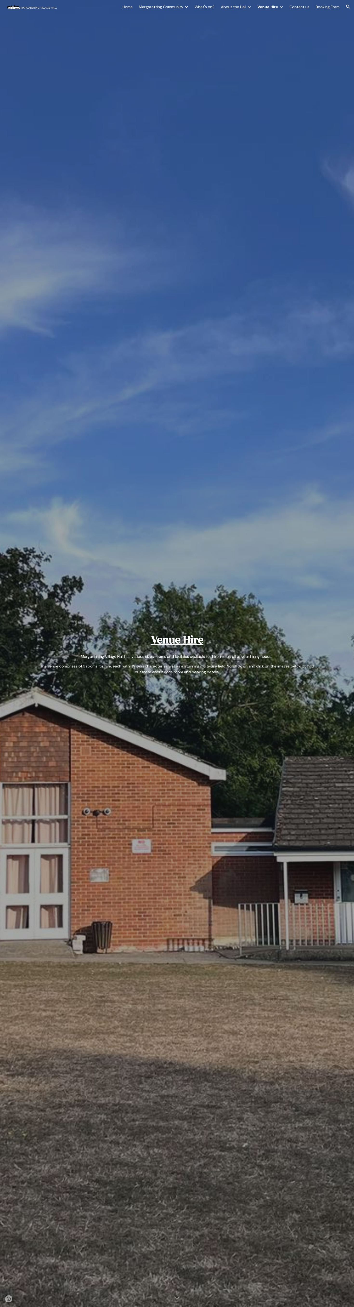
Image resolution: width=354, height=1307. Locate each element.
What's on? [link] (205, 6)
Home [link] (128, 6)
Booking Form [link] (328, 6)
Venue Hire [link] (267, 6)
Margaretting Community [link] (161, 6)
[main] (177, 640)
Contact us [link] (299, 6)
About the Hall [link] (233, 6)
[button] (348, 7)
